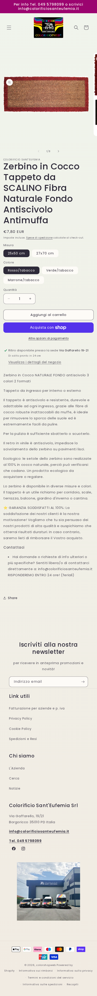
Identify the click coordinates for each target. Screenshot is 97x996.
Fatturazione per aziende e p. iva (37, 708)
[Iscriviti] (83, 681)
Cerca (14, 778)
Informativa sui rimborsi (36, 970)
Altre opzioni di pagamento (48, 338)
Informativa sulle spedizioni (42, 984)
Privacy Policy (20, 718)
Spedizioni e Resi (23, 739)
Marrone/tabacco (23, 280)
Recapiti (73, 984)
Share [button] (13, 598)
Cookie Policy (20, 729)
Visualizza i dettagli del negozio (34, 362)
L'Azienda (17, 768)
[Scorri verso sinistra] (39, 151)
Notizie (14, 788)
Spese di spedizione (39, 237)
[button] (9, 28)
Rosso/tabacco (21, 270)
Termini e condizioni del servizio (50, 977)
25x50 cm (16, 253)
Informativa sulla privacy (75, 970)
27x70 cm (45, 253)
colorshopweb (46, 965)
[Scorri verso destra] (58, 151)
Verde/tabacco (60, 270)
